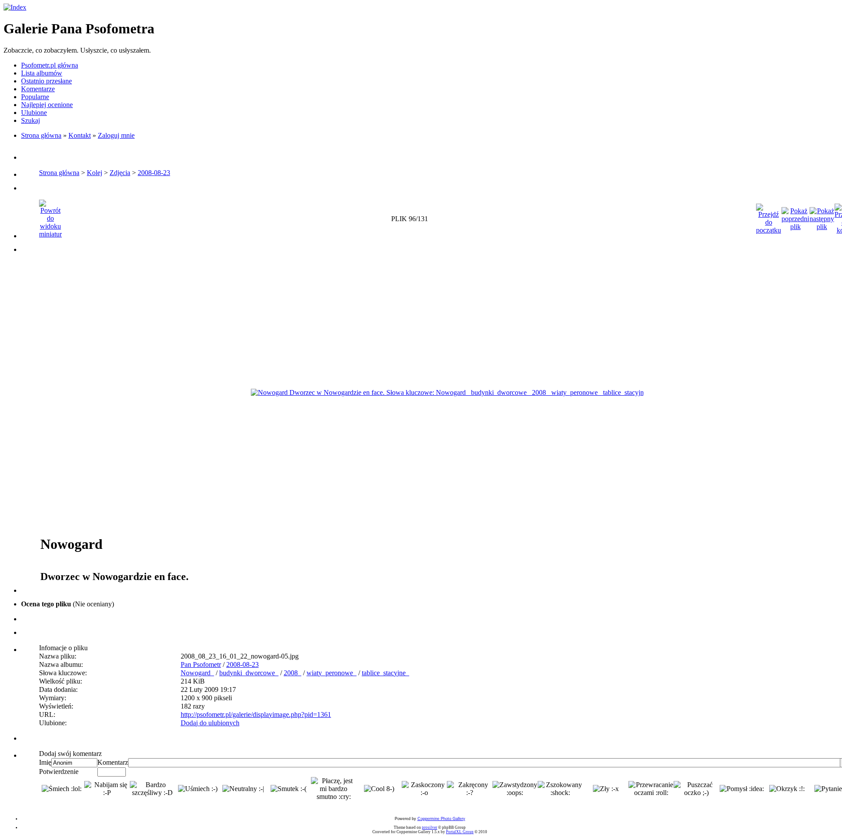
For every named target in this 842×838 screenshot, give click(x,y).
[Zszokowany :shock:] (560, 789)
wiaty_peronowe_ (332, 673)
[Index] (15, 7)
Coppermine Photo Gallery (441, 819)
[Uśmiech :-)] (198, 789)
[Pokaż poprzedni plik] (795, 216)
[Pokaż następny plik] (822, 216)
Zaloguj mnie (116, 135)
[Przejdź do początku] (768, 216)
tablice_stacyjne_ (385, 673)
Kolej (94, 172)
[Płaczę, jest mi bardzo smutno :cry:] (333, 789)
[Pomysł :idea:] (742, 789)
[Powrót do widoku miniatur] (50, 216)
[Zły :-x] (606, 789)
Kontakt (79, 135)
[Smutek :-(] (289, 789)
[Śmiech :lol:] (62, 789)
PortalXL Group (460, 832)
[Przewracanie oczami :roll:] (651, 789)
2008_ (292, 673)
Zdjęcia (120, 172)
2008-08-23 (154, 172)
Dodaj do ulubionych (210, 723)
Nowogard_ (197, 673)
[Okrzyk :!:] (787, 789)
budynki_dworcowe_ (248, 673)
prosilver (429, 827)
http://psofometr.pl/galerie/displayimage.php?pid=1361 (256, 714)
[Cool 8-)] (379, 789)
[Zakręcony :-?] (469, 789)
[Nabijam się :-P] (106, 789)
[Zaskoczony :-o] (424, 789)
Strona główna (41, 135)
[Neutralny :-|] (243, 789)
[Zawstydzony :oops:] (515, 789)
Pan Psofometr (201, 664)
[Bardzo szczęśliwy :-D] (152, 789)
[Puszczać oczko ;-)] (696, 789)
